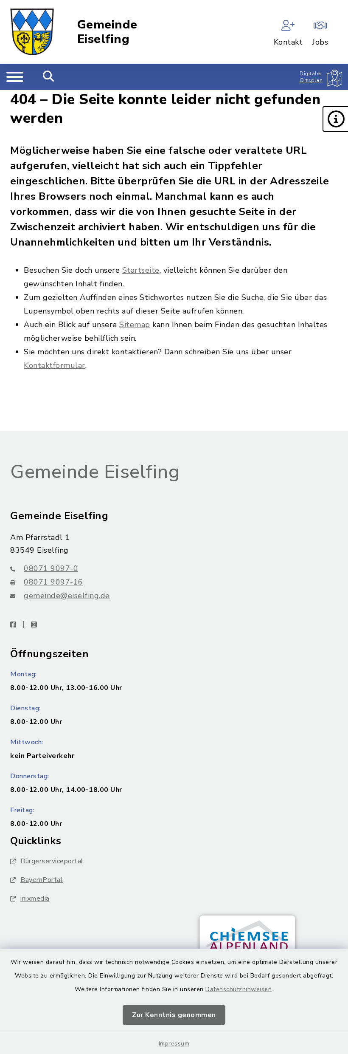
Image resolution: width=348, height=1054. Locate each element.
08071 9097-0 (51, 568)
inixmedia (35, 898)
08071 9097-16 (53, 582)
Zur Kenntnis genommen (174, 1015)
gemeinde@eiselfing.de (67, 596)
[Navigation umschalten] (15, 76)
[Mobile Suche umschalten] (48, 77)
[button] (335, 119)
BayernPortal (41, 879)
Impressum (174, 1044)
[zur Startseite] (32, 31)
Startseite (141, 270)
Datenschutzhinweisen (238, 989)
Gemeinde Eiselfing (107, 32)
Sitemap (134, 324)
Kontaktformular (54, 365)
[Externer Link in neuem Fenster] (247, 944)
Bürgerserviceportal (52, 861)
